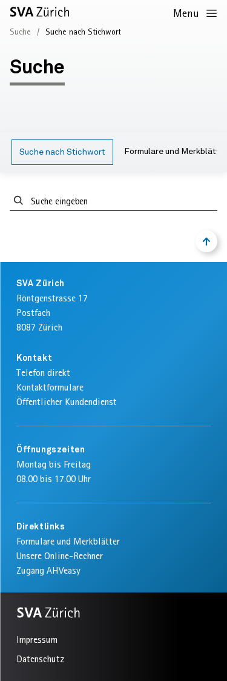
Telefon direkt (43, 372)
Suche (20, 31)
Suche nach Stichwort (62, 152)
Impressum (37, 639)
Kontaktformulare (50, 387)
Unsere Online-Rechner (59, 556)
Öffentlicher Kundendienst (66, 402)
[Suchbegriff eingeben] (18, 201)
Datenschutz (40, 659)
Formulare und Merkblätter (68, 541)
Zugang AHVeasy (48, 570)
